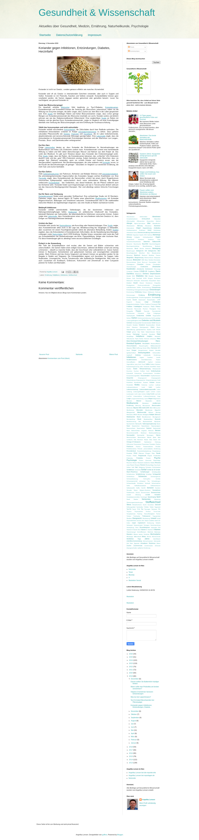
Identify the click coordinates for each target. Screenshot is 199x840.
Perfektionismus (131, 448)
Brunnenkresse (131, 262)
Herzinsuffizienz (155, 343)
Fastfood (148, 304)
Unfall (158, 518)
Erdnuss (157, 292)
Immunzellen (156, 353)
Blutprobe (157, 257)
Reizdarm (140, 462)
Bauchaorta (137, 244)
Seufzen (157, 488)
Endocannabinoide (144, 285)
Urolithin (151, 520)
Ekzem (142, 283)
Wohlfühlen (130, 539)
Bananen (129, 244)
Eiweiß (135, 283)
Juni (132, 727)
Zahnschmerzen (148, 541)
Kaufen (129, 369)
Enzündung (130, 292)
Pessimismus (156, 451)
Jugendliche (130, 364)
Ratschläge (156, 460)
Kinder (135, 369)
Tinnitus (148, 511)
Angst (138, 228)
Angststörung (147, 228)
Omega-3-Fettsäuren (134, 442)
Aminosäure (130, 228)
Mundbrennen (146, 417)
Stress (129, 505)
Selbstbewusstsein (140, 485)
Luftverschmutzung (149, 396)
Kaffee (148, 364)
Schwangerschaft (132, 481)
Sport (158, 497)
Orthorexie (130, 444)
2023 (131, 663)
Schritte (158, 479)
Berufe (142, 248)
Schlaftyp (149, 474)
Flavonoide (137, 309)
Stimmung (157, 499)
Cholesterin (144, 266)
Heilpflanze (56, 275)
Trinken (129, 516)
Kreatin (158, 382)
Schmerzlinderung (132, 479)
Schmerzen (142, 476)
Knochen (129, 371)
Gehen (129, 318)
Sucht (144, 504)
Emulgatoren (131, 285)
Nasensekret (141, 428)
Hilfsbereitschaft (155, 346)
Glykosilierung (131, 329)
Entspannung (156, 287)
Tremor (158, 514)
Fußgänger (157, 313)
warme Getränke (144, 534)
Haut (158, 334)
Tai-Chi (129, 509)
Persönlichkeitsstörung (144, 451)
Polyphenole (142, 455)
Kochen (136, 371)
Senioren (150, 488)
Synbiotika (139, 507)
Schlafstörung (140, 474)
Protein (148, 458)
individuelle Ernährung (152, 355)
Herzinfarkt (146, 343)
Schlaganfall (156, 474)
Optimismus (147, 442)
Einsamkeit (152, 280)
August (133, 721)
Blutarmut (130, 255)
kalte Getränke (144, 366)
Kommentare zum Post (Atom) (59, 358)
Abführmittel (143, 216)
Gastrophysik (131, 315)
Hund (128, 350)
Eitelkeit (129, 283)
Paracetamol (137, 444)
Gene (153, 323)
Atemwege (156, 235)
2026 (131, 654)
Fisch (152, 306)
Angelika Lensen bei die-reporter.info (142, 773)
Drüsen (129, 278)
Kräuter (152, 382)
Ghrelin (158, 325)
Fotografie (130, 311)
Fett (159, 304)
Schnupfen (146, 479)
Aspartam (136, 235)
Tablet (152, 507)
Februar (134, 740)
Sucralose (151, 504)
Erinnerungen (131, 295)
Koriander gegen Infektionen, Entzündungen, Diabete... (141, 706)
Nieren (158, 435)
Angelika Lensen (148, 800)
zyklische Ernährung (144, 548)
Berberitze (130, 248)
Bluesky (131, 575)
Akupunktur (150, 221)
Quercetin (148, 460)
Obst (150, 439)
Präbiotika (130, 458)
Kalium (152, 364)
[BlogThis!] (69, 272)
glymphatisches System (143, 329)
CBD (159, 262)
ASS (145, 235)
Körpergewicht (155, 378)
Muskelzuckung (131, 421)
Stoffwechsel (72, 275)
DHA (133, 276)
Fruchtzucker (131, 313)
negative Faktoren (147, 430)
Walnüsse (157, 532)
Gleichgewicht (144, 327)
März (133, 737)
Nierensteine (142, 437)
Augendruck (130, 239)
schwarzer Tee (144, 481)
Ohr (159, 439)
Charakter (140, 264)
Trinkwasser (146, 516)
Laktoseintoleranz (132, 387)
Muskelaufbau (148, 419)
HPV (159, 348)
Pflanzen (141, 453)
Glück (152, 327)
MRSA (135, 414)
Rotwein (137, 465)
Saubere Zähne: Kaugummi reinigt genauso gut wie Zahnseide (150, 156)
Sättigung (142, 467)
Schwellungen (156, 481)
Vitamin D (151, 529)
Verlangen (130, 525)
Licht (135, 394)
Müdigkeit (146, 414)
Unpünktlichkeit (131, 520)
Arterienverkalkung (144, 232)
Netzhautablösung (154, 433)
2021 (131, 670)
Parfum (158, 444)
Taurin (134, 509)
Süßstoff (157, 504)
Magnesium (156, 398)
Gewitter (135, 325)
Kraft (158, 380)
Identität (157, 350)
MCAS (158, 401)
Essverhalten (151, 300)
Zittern (158, 543)
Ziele (131, 543)
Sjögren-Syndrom (145, 490)
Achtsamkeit (146, 219)
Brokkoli (151, 260)
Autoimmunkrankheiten (134, 241)
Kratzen (145, 382)
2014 (131, 760)
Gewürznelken (150, 325)
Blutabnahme (156, 253)
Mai (132, 730)
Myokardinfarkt (147, 421)
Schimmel (138, 469)
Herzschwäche (132, 346)
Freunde (146, 311)
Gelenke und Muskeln (151, 320)
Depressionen (155, 274)
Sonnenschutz (155, 492)
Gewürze (142, 325)
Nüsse (146, 439)
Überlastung (146, 518)
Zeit (128, 543)
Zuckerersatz (137, 545)
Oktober (134, 714)
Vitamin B (130, 529)
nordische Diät (131, 439)
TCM (138, 509)
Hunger (134, 350)
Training (139, 514)
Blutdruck (137, 255)
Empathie (157, 283)
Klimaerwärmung (145, 369)
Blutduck (144, 255)
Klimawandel (156, 369)
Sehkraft (147, 483)
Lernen (153, 391)
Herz (158, 339)
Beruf (136, 248)
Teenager (147, 509)
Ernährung (48, 275)
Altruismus (148, 226)
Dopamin (157, 276)
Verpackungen (138, 525)
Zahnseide (157, 541)
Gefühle (148, 315)
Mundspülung (131, 419)
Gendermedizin (146, 323)
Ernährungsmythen (145, 297)
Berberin (157, 246)
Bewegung (156, 248)
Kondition (157, 373)
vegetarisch (141, 523)
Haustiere (152, 334)
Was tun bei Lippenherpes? (141, 697)
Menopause (146, 405)
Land (143, 387)
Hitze (134, 348)
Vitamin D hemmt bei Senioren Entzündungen (142, 693)
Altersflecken (156, 223)
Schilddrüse (130, 469)
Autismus (151, 239)
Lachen (151, 385)
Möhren (151, 412)
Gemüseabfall (137, 323)
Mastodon (130, 597)
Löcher (143, 394)
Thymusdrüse (138, 511)
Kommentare (135, 51)
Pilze (153, 453)
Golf (153, 329)
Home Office (147, 348)
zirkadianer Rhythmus (147, 543)
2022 (131, 667)
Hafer (142, 332)
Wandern (130, 534)
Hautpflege (130, 336)
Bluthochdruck (148, 257)
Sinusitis (129, 490)
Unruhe (139, 520)
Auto (158, 239)
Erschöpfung (156, 297)
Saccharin (157, 465)
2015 (131, 756)
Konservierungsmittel (133, 375)
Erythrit (129, 300)
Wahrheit (150, 532)
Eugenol (129, 302)
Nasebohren (136, 426)
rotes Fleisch (130, 465)
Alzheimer (157, 226)
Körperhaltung (131, 380)
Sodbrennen (130, 492)
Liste (139, 394)
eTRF (158, 300)
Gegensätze (156, 315)
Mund (138, 417)
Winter (144, 536)
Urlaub (147, 520)
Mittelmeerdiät (141, 412)
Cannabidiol (152, 262)
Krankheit (130, 382)
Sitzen (136, 490)
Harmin (129, 334)
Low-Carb (157, 394)
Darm (158, 271)
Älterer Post (113, 354)
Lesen (158, 391)
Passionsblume (148, 446)
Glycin (158, 327)
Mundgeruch (156, 417)
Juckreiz (157, 362)
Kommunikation (148, 373)
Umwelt (153, 518)
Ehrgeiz (150, 278)
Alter (149, 223)
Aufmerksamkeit (148, 237)
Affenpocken (141, 221)
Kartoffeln (153, 366)
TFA (159, 509)
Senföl (143, 488)
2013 (131, 763)
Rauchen (129, 462)
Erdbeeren (151, 292)
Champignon (131, 264)
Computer (130, 271)
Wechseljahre (155, 534)
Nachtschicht (131, 424)
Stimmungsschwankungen (135, 502)
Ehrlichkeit (157, 278)
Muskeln (157, 419)
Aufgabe (137, 237)
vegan (134, 523)
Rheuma (157, 462)
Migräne (135, 408)
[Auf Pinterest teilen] (77, 272)
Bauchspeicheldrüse (133, 246)
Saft (133, 467)
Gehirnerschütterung (144, 318)
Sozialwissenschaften (133, 497)
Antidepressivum (132, 230)
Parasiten (152, 444)
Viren (136, 527)
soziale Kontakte (152, 494)
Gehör (153, 318)
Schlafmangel (144, 472)
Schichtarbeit (156, 467)
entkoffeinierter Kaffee (134, 287)
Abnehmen (156, 217)
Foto (159, 309)
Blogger (120, 835)
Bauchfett (145, 244)
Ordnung (157, 442)
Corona (136, 271)
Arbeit (149, 230)
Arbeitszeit (130, 232)
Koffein (142, 371)
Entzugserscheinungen (142, 289)
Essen (135, 300)
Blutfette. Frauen (154, 255)
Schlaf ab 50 (151, 469)
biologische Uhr (141, 251)
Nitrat (154, 437)
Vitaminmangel (131, 532)
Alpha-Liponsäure (139, 223)
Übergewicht (137, 518)
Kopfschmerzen (155, 375)
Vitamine (157, 530)
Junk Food (141, 364)
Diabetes (140, 276)
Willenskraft (137, 536)
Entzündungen (155, 290)
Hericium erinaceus (150, 338)
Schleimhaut (130, 476)
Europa (138, 302)
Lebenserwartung (132, 389)
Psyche (157, 458)
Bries (146, 260)
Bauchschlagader (154, 244)
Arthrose (129, 235)
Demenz (146, 274)
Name (158, 424)
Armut (135, 232)
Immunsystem (144, 352)
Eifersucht (130, 280)
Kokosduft (130, 373)
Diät (146, 276)
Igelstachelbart (131, 353)
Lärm (150, 387)
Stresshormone (137, 504)
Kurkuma (144, 385)
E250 (145, 278)
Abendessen (131, 216)
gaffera (104, 835)
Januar (133, 743)
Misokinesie (148, 410)
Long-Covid (150, 394)
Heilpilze (149, 336)
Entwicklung (130, 289)
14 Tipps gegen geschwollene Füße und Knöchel (148, 117)
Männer (138, 401)
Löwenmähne (137, 396)
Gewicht (129, 325)
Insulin (158, 357)
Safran (129, 467)
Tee (142, 509)
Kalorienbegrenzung (133, 366)
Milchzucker (156, 408)
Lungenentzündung (137, 398)
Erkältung (141, 295)
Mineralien (139, 410)
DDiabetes (138, 273)
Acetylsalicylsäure (132, 219)
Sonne (138, 492)
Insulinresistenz (132, 359)
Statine (136, 499)
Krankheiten (138, 382)
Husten (151, 350)
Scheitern (148, 467)
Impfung (138, 355)
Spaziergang (152, 497)
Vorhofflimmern (141, 532)
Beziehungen (131, 251)
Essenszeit (142, 300)
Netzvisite (132, 569)
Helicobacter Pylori (132, 338)
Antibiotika (157, 228)
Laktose (157, 385)
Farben (142, 304)
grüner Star (136, 332)
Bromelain (157, 260)
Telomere (154, 509)
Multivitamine (131, 417)
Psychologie (132, 460)
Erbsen (145, 292)
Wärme (135, 534)
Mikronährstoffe (144, 408)
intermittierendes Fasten (150, 359)
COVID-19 (143, 271)
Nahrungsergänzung (149, 424)
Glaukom (135, 327)
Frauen (138, 311)
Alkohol (158, 221)
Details (129, 276)
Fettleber (129, 306)
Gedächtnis (140, 315)
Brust (139, 262)
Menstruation (156, 405)
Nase (128, 426)
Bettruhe (148, 248)
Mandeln (129, 401)
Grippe (129, 332)
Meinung (138, 405)
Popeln (150, 455)
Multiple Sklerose (154, 414)
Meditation (145, 403)
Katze (158, 366)
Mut (139, 421)
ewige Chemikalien (152, 302)
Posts (132, 47)
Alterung (140, 226)
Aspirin (141, 235)
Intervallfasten (131, 362)
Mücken (140, 414)
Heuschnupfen (143, 346)
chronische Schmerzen (145, 269)
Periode (140, 448)
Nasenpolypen (155, 426)
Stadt (128, 499)
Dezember (135, 679)
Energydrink (156, 285)
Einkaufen (137, 280)
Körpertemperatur (151, 380)
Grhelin (158, 329)
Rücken (142, 465)
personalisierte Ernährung (152, 448)
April (133, 733)
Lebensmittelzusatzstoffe (147, 389)
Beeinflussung (147, 246)
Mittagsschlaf (131, 412)
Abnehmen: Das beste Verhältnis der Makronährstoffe (148, 137)
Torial (131, 572)
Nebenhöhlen (135, 430)
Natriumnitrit (156, 428)
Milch (151, 408)
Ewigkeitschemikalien (133, 304)
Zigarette (136, 543)
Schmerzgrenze (155, 476)
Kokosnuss (138, 373)
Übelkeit (129, 518)
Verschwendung (155, 525)
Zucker (129, 545)
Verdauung (150, 523)
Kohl (147, 371)
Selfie (138, 488)
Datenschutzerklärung (69, 34)
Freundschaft (156, 311)
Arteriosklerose (155, 232)
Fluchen (145, 309)
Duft (133, 278)
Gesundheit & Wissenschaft (97, 12)
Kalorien (157, 364)
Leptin (148, 391)
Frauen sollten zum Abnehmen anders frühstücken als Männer (148, 192)
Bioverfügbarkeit (132, 253)
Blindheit (142, 253)
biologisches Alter (154, 251)
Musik (139, 419)
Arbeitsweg (157, 230)
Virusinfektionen (144, 527)
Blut (148, 253)
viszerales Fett (156, 527)
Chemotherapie (131, 266)
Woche (149, 536)
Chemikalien (156, 264)
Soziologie (144, 497)
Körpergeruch (142, 378)
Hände (158, 332)
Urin (143, 520)
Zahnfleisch (156, 539)
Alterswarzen (131, 226)
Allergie (129, 223)
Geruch (158, 323)
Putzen (141, 460)
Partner (138, 446)
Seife (128, 485)
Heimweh (157, 336)
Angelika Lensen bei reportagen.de (142, 775)
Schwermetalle (131, 483)
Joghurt (150, 362)
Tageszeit (157, 507)
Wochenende (156, 536)
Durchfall (139, 278)
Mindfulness (130, 410)
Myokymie (157, 421)
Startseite (45, 34)
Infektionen (64, 275)
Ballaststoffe (156, 241)
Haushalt (144, 334)
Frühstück (141, 313)
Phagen (147, 453)
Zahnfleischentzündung (134, 541)
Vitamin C (144, 529)
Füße (148, 313)
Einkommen (144, 280)
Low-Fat (129, 396)
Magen (150, 398)
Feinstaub (154, 304)
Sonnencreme (145, 492)
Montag (158, 412)
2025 (131, 657)
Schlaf (143, 469)
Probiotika (139, 458)
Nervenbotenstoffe (132, 433)
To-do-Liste (157, 511)
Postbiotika (157, 455)
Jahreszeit (141, 362)
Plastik (158, 453)
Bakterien (147, 241)
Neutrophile (140, 435)
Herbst (141, 338)
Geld (139, 320)
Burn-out (144, 262)
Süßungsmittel (131, 507)
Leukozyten (130, 394)
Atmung (129, 237)
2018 (131, 747)
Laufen (158, 387)
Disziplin (151, 276)
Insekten (150, 357)
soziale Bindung (134, 494)
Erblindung (138, 292)
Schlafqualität (156, 472)
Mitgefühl (157, 410)
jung (136, 364)
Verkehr (158, 523)
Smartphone (156, 490)
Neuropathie (131, 435)
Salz (136, 467)
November (135, 711)
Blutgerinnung (139, 257)
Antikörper (142, 230)
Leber (158, 389)
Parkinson (130, 446)
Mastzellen (149, 401)
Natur (128, 430)
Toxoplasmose (131, 514)
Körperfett (130, 378)
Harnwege (136, 334)
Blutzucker (137, 260)
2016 (131, 753)
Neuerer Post (44, 354)
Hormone (154, 348)
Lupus (146, 398)
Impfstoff (129, 355)
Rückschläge (150, 465)
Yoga (139, 539)
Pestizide (129, 453)
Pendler (158, 446)
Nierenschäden (131, 437)
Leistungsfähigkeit (139, 391)
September (135, 718)
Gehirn (134, 318)
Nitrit (159, 437)
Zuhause (157, 545)
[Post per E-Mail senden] (62, 272)
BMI (143, 260)
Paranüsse (145, 444)
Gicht (128, 327)
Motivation (130, 414)
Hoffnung (139, 348)
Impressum (94, 34)
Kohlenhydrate (155, 371)
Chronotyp (157, 269)
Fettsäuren (146, 306)
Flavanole (130, 309)
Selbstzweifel (131, 488)
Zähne (147, 539)
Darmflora (130, 274)
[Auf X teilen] (72, 272)
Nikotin (149, 437)
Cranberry (151, 271)
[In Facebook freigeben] (74, 272)
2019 (131, 676)
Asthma (149, 235)
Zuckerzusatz (148, 545)
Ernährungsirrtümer (132, 297)
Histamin (129, 348)
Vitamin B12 (137, 529)
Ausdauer (141, 239)
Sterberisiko (146, 499)
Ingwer (142, 357)
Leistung (129, 391)
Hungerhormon (143, 350)
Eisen (158, 280)
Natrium (148, 428)
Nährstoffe (138, 424)
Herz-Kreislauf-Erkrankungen (137, 341)
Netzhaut (143, 433)
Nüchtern (140, 439)
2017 (131, 750)
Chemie (148, 264)
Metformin (130, 408)
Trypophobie (156, 516)
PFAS (135, 453)
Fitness (158, 306)
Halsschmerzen (150, 332)
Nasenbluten (145, 426)
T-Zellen (146, 507)
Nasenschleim (131, 428)
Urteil (156, 520)
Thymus (129, 511)
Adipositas (157, 219)
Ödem (155, 439)
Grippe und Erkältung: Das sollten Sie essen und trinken (149, 174)
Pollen (135, 455)
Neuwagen (150, 435)
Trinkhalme (136, 516)
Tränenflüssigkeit (149, 514)
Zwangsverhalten (132, 548)
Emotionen (149, 283)
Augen (158, 237)
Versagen (147, 525)
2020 (131, 673)
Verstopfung (130, 527)
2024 (131, 660)
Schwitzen (140, 483)
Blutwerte (129, 260)
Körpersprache (140, 380)
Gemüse (129, 323)
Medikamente (132, 403)
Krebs (137, 385)
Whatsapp (130, 536)
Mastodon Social (135, 580)
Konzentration (145, 375)
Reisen (135, 462)
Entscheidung (146, 287)
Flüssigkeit (152, 309)
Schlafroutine (131, 474)
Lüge (158, 396)
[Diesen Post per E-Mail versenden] (67, 272)
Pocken (129, 455)
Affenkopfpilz (131, 221)
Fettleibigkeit (138, 306)
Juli (132, 724)
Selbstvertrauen (155, 485)
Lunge (129, 398)
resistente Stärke (149, 462)
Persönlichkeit (131, 451)
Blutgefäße (130, 257)
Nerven (157, 430)
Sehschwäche (156, 483)
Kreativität (130, 385)
